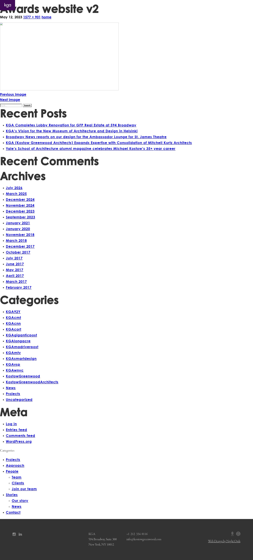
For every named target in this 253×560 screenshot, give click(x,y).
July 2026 (14, 188)
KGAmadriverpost (22, 347)
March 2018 (16, 240)
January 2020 (18, 229)
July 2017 (14, 258)
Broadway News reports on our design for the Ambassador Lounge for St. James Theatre (86, 137)
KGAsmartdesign (21, 358)
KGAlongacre (18, 341)
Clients (18, 483)
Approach (191, 5)
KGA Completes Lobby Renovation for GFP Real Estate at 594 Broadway (71, 125)
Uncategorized (19, 399)
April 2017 (15, 275)
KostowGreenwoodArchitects (32, 382)
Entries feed (16, 429)
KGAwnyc (15, 370)
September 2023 (20, 217)
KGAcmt (13, 317)
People (209, 5)
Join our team (24, 489)
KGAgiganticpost (21, 335)
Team (17, 477)
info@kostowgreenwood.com (143, 539)
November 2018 (20, 234)
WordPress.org (19, 441)
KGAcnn (13, 323)
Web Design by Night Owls (224, 541)
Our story (20, 500)
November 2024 (20, 205)
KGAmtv (13, 352)
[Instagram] (15, 534)
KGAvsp (13, 364)
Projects (174, 5)
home (46, 17)
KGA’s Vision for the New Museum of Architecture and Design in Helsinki (72, 131)
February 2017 (18, 287)
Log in (11, 424)
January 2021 (18, 223)
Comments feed (20, 435)
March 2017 (16, 281)
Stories (225, 5)
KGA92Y (13, 311)
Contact (243, 5)
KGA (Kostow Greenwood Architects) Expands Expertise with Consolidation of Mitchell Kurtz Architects (99, 142)
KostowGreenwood (23, 376)
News (11, 388)
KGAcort (13, 329)
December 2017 (20, 246)
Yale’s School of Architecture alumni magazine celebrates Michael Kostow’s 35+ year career (90, 148)
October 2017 (18, 252)
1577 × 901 (32, 17)
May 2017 (14, 270)
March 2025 (16, 193)
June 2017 (15, 264)
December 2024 (20, 199)
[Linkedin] (21, 534)
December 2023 (20, 211)
